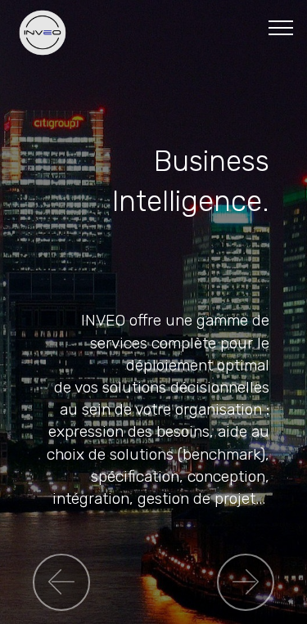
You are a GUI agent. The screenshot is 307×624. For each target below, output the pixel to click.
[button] (61, 582)
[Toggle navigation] (281, 27)
